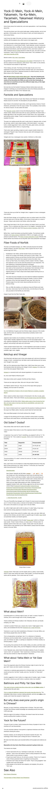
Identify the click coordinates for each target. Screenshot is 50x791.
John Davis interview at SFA (11, 54)
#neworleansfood (36, 487)
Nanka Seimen (15, 235)
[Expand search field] (28, 3)
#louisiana (24, 489)
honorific (24, 437)
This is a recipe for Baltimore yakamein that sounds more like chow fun (22, 692)
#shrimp (23, 493)
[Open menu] (19, 3)
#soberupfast (17, 489)
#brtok (28, 491)
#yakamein (17, 486)
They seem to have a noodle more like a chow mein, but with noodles (23, 687)
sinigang (34, 367)
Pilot (13, 57)
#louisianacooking (32, 489)
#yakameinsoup (35, 486)
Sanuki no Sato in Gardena (30, 228)
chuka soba (30, 520)
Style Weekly (21, 57)
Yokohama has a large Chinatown (31, 627)
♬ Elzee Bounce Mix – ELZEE (14, 497)
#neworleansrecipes (11, 491)
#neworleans (28, 487)
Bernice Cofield (16, 50)
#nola (36, 491)
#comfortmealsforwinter (21, 495)
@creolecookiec (10, 470)
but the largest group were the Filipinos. (35, 397)
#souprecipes (16, 493)
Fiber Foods (21, 248)
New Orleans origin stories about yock (19, 76)
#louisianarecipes (21, 491)
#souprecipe (9, 493)
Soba (40, 515)
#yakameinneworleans (18, 487)
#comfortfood (38, 493)
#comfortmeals (10, 495)
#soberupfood (10, 489)
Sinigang (6, 372)
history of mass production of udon (29, 236)
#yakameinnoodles (25, 486)
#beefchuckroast (29, 493)
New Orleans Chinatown (10, 774)
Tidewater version (11, 111)
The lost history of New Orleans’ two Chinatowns (16, 777)
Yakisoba (6, 571)
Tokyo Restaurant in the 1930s (24, 61)
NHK (16, 57)
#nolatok (33, 491)
